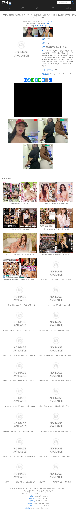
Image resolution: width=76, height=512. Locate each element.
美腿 (53, 47)
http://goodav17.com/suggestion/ (60, 74)
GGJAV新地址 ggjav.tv (41, 498)
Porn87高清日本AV (41, 501)
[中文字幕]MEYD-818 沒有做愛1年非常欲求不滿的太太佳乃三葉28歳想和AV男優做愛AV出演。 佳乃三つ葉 (56, 406)
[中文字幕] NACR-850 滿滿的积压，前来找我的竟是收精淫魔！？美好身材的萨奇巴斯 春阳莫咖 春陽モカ (20, 482)
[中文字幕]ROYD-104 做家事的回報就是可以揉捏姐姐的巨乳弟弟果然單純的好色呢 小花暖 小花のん (20, 406)
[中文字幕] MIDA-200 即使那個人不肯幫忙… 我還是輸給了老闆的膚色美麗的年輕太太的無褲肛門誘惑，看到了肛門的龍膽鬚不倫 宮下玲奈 (56, 482)
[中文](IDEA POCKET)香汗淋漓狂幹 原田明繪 (56, 229)
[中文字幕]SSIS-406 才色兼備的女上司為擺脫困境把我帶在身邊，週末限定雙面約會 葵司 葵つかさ (56, 355)
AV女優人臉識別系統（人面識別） (41, 508)
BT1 (55, 70)
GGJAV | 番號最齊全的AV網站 (41, 503)
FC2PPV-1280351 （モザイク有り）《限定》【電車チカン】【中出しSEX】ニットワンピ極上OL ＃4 (56, 279)
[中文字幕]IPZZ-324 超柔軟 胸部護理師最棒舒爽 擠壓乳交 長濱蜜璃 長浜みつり (56, 456)
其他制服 (49, 47)
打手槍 (61, 47)
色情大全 (48, 26)
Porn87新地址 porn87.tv (41, 496)
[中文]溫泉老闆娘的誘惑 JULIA (19, 204)
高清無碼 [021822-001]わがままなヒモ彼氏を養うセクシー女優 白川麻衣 (20, 330)
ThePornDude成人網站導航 (41, 505)
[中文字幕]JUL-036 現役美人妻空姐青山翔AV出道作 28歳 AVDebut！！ (20, 381)
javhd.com (49, 21)
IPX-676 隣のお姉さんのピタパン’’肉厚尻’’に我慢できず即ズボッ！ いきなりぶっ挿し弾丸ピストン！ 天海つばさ (20, 305)
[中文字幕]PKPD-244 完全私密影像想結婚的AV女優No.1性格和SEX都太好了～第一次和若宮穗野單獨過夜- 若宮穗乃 (20, 431)
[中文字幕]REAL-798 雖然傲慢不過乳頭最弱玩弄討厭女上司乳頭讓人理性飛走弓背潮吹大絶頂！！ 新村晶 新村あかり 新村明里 (56, 381)
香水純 (48, 43)
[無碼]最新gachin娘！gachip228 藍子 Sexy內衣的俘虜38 (20, 254)
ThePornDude (39, 26)
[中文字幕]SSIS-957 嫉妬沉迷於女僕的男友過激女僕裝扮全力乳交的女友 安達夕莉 (20, 456)
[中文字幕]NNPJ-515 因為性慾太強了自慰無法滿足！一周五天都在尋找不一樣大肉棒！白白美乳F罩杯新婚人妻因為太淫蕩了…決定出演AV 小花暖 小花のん (56, 330)
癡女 (66, 47)
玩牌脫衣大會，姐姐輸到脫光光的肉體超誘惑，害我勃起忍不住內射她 (20, 279)
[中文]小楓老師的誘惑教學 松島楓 (19, 229)
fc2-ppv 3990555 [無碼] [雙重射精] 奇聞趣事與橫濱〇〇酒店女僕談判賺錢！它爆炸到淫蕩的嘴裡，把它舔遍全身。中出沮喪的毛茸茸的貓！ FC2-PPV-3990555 (56, 431)
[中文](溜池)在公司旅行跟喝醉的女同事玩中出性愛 (56, 254)
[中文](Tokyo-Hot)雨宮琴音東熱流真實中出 (56, 204)
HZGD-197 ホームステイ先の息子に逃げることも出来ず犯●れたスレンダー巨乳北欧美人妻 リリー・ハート (56, 305)
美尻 (57, 47)
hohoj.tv (46, 23)
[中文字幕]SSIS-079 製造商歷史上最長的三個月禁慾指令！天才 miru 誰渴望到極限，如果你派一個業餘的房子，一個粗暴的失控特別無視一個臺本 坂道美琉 (20, 355)
